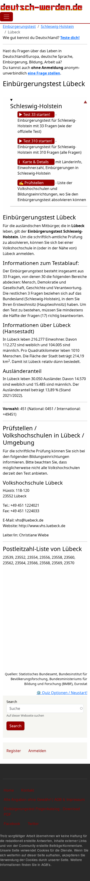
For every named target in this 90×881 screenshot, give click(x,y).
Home (9, 790)
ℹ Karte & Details (34, 161)
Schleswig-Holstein (57, 26)
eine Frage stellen (44, 73)
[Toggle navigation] (6, 16)
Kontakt (27, 790)
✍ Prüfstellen (31, 182)
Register (13, 750)
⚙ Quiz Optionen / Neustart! (61, 692)
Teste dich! (70, 37)
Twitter (33, 823)
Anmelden (37, 750)
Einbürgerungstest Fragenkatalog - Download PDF (42, 811)
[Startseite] (41, 7)
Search (11, 701)
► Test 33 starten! (34, 114)
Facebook (12, 823)
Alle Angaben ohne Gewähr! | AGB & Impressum (44, 799)
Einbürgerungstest (19, 26)
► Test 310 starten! (35, 141)
